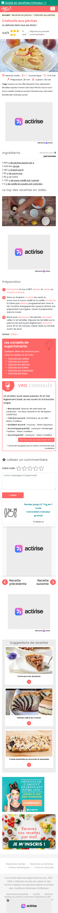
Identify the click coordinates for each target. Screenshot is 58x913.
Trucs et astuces (44, 867)
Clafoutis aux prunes (18, 361)
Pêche (38, 87)
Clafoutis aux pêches (44, 15)
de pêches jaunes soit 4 (22, 162)
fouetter (29, 297)
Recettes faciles (15, 864)
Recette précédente (17, 582)
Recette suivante (42, 582)
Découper (47, 317)
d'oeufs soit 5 (17, 170)
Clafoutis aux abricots (19, 364)
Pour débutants (42, 84)
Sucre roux (46, 87)
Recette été (7, 95)
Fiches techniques (19, 867)
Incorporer (51, 300)
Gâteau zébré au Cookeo (29, 718)
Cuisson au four (15, 84)
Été (24, 84)
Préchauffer (13, 289)
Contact (36, 894)
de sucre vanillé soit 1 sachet (25, 180)
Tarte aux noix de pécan (29, 676)
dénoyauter (24, 317)
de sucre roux (15, 173)
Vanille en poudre (22, 91)
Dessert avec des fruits (42, 91)
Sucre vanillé (8, 91)
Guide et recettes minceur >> (26, 3)
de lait (16, 166)
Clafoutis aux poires (17, 373)
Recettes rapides (9, 87)
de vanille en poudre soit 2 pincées (25, 183)
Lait (26, 87)
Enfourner (47, 323)
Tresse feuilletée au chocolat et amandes (29, 759)
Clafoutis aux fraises (18, 367)
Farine (21, 87)
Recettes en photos (22, 15)
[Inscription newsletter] (29, 832)
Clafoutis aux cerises (18, 358)
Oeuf (32, 87)
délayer (24, 303)
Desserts (30, 84)
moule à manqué (15, 292)
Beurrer (36, 289)
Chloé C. (14, 334)
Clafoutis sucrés (20, 95)
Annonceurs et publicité (17, 894)
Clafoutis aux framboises (20, 370)
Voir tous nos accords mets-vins (35, 439)
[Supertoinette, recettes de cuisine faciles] (6, 8)
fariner (47, 289)
